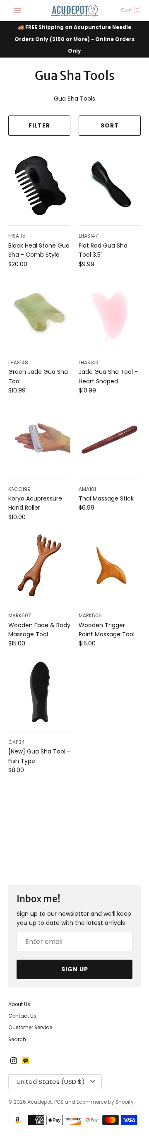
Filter (39, 125)
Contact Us (22, 1016)
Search (17, 1039)
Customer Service (30, 1027)
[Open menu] (17, 11)
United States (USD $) (51, 1081)
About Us (19, 1004)
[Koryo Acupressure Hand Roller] (39, 439)
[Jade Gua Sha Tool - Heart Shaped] (110, 312)
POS (58, 1102)
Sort (110, 125)
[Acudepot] (75, 10)
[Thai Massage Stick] (110, 439)
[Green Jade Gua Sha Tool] (39, 312)
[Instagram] (13, 1061)
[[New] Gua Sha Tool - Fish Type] (39, 692)
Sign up (74, 969)
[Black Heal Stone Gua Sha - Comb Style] (39, 185)
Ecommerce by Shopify (105, 1102)
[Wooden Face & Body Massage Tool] (39, 565)
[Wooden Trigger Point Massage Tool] (110, 565)
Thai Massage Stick (106, 498)
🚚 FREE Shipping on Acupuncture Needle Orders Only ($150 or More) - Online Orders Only (74, 39)
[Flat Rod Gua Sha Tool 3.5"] (110, 185)
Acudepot (39, 1102)
